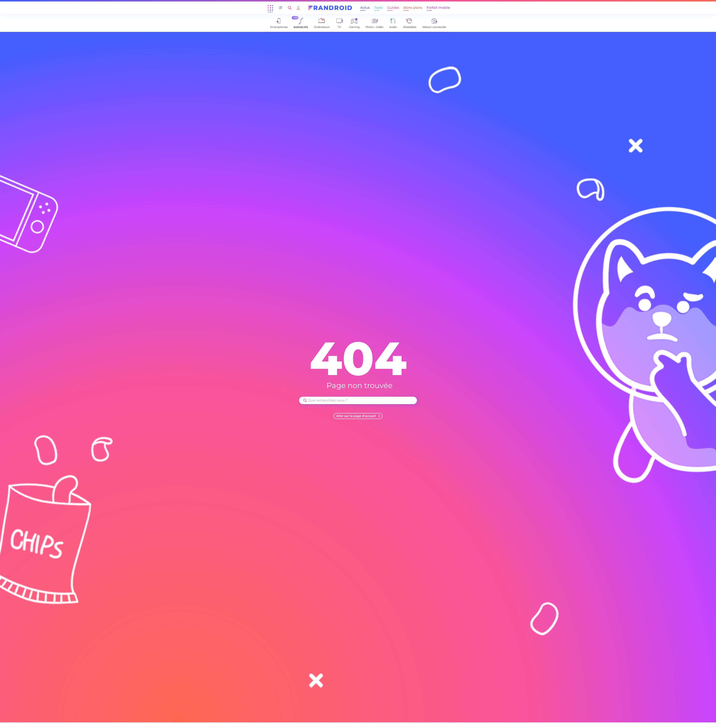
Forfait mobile (438, 8)
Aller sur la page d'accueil (356, 416)
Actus (365, 8)
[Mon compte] (298, 7)
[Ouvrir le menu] (270, 7)
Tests (378, 8)
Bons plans (412, 8)
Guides (393, 8)
